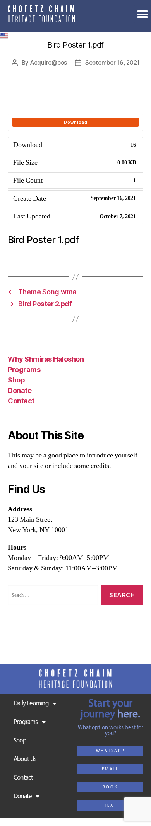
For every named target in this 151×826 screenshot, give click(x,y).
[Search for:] (51, 596)
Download (76, 122)
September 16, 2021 (112, 62)
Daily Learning (31, 703)
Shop (16, 380)
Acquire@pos (48, 62)
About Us (25, 759)
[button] (110, 751)
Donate (23, 796)
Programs (24, 369)
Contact (21, 401)
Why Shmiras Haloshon (46, 359)
